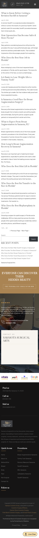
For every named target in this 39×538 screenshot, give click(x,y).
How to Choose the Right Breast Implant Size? (15, 258)
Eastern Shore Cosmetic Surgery (19, 510)
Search (3, 235)
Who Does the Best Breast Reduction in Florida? (16, 253)
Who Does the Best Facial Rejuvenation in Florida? (17, 256)
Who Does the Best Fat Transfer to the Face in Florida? (18, 184)
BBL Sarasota (21, 470)
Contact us (4, 481)
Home (3, 455)
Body (2, 470)
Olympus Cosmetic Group (12, 505)
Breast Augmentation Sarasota (27, 455)
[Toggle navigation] (35, 5)
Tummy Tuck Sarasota (24, 458)
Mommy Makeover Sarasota (26, 462)
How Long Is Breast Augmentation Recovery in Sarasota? (17, 145)
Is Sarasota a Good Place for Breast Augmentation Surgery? (17, 100)
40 (6, 228)
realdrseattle (29, 515)
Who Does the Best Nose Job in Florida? (15, 58)
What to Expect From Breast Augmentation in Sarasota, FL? (15, 123)
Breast (3, 466)
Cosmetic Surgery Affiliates (19, 508)
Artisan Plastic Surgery (29, 512)
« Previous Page (15, 230)
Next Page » (25, 230)
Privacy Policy (16, 525)
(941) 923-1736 (10, 323)
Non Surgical (5, 477)
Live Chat (32, 534)
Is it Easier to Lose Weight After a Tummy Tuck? (16, 78)
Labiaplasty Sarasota (24, 474)
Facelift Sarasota (22, 466)
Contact (24, 525)
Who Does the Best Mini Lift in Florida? (19, 166)
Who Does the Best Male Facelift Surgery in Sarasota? (18, 248)
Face (2, 474)
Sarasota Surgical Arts (8, 262)
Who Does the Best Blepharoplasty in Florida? (18, 206)
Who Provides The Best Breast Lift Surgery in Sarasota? (18, 250)
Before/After (5, 462)
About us (4, 458)
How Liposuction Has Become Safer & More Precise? (18, 36)
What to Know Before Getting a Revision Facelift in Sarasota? (15, 14)
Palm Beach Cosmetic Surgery (11, 512)
